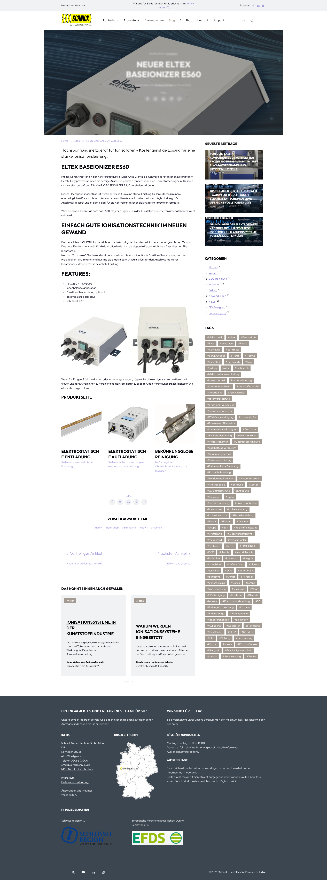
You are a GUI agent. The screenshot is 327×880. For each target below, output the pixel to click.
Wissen (213, 273)
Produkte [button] (130, 20)
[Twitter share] (155, 99)
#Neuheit (156, 527)
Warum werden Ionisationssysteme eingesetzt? (158, 631)
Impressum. (68, 777)
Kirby (262, 872)
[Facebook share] (147, 99)
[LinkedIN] (93, 872)
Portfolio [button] (109, 20)
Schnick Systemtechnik (231, 872)
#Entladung (129, 527)
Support (218, 20)
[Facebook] (63, 872)
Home (64, 140)
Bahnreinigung (217, 313)
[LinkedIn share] (163, 99)
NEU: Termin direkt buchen (77, 769)
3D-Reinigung (217, 307)
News (212, 301)
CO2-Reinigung (218, 278)
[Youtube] (83, 872)
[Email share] (179, 99)
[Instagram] (103, 872)
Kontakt (202, 20)
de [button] (243, 20)
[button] (252, 20)
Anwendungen (154, 20)
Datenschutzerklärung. (75, 782)
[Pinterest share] (171, 99)
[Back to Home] (76, 20)
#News (143, 527)
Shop (188, 20)
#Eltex (98, 527)
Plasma (213, 267)
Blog (172, 20)
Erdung (213, 290)
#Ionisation (112, 527)
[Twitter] (73, 872)
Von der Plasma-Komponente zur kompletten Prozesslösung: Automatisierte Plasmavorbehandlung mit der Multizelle (234, 161)
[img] (234, 165)
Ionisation (172, 53)
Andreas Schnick (164, 85)
